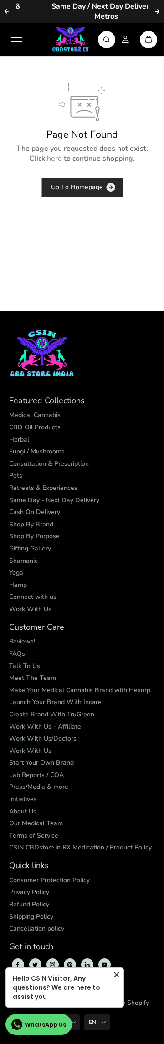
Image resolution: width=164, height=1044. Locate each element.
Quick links (29, 865)
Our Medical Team (36, 823)
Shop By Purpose (34, 536)
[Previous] (6, 11)
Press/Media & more (38, 786)
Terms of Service (33, 835)
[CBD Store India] (70, 39)
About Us (22, 811)
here (54, 159)
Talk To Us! (25, 666)
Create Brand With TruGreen (51, 714)
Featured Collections (47, 401)
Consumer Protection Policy (49, 880)
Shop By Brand (31, 524)
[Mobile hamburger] (17, 40)
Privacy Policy (29, 892)
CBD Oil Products (35, 427)
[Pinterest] (69, 964)
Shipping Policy (31, 916)
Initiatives (23, 799)
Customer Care (36, 627)
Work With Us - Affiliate (45, 726)
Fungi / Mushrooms (37, 451)
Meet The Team (32, 678)
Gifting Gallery (30, 548)
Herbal (19, 439)
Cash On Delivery (34, 512)
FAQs (17, 653)
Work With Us (30, 609)
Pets (15, 475)
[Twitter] (35, 964)
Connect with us (32, 596)
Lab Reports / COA (36, 775)
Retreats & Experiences (43, 487)
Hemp (18, 585)
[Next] (157, 11)
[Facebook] (17, 964)
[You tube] (104, 964)
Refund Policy (29, 904)
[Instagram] (52, 964)
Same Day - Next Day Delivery (54, 500)
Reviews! (22, 641)
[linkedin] (87, 964)
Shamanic (23, 560)
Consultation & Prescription (49, 463)
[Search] (106, 39)
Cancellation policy (36, 928)
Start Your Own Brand (41, 762)
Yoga (16, 572)
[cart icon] (148, 39)
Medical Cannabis (35, 415)
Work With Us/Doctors (43, 738)
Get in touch (31, 946)
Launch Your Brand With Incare (55, 702)
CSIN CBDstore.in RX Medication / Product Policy (80, 847)
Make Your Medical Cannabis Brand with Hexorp (79, 690)
